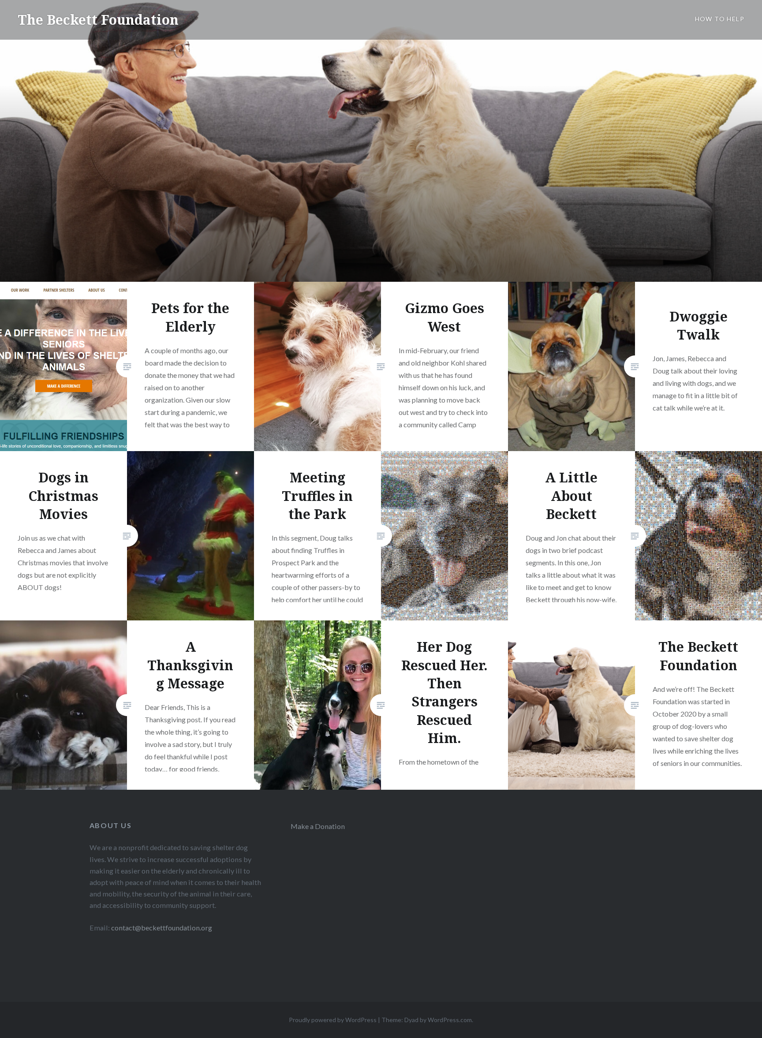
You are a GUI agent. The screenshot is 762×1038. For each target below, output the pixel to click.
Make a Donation (318, 826)
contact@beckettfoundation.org (161, 927)
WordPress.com (450, 1019)
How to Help (719, 18)
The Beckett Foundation (98, 20)
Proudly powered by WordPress (333, 1019)
